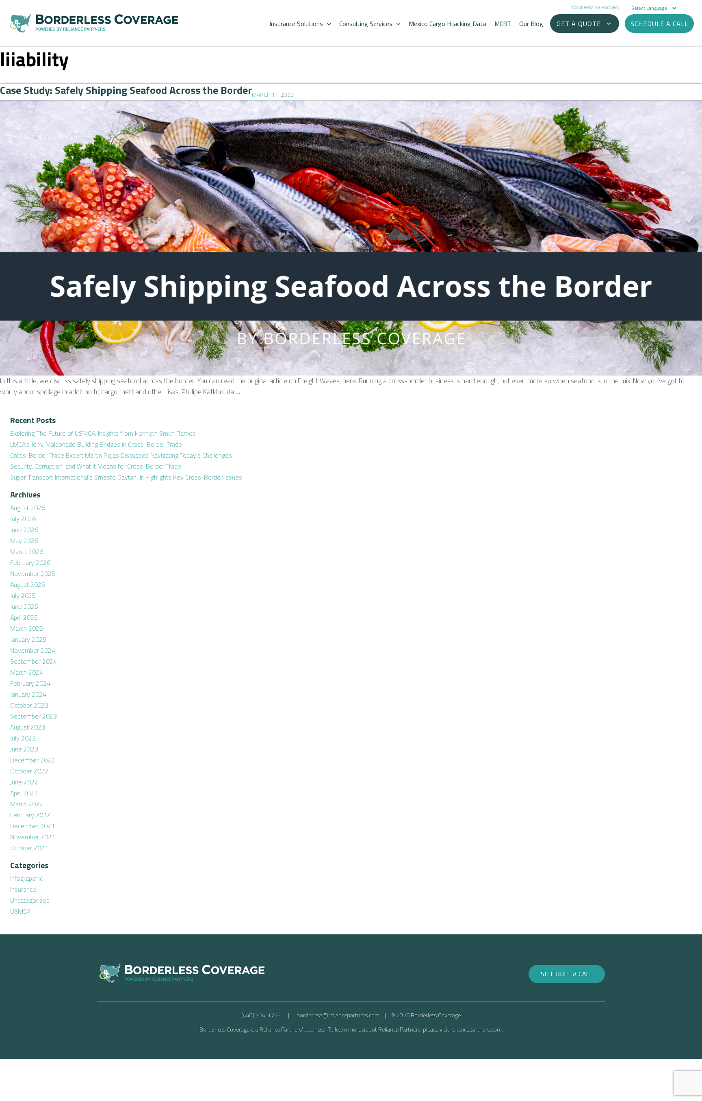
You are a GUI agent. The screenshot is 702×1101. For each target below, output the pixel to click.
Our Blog (531, 23)
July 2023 (23, 738)
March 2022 (26, 804)
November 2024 (32, 650)
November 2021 (32, 837)
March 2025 (26, 628)
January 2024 (28, 694)
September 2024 (33, 661)
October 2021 (29, 848)
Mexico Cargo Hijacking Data (447, 23)
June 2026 (24, 529)
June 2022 (24, 782)
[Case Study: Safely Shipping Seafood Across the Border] (351, 238)
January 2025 (28, 639)
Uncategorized (30, 900)
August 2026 (27, 507)
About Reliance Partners (595, 7)
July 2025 (23, 595)
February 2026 (30, 562)
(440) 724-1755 (261, 1015)
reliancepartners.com (476, 1029)
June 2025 (24, 606)
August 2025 (27, 584)
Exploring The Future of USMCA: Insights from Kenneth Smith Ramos (103, 433)
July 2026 (23, 518)
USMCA (20, 911)
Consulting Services (365, 23)
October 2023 (29, 705)
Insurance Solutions (296, 23)
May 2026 (24, 540)
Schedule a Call (567, 974)
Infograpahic (26, 878)
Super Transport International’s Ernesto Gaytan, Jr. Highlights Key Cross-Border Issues (126, 477)
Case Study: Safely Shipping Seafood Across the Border (126, 90)
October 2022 (29, 771)
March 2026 (26, 551)
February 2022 (30, 815)
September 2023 (33, 716)
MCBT (502, 23)
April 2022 (24, 793)
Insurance (23, 889)
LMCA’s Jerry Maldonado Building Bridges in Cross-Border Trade (96, 444)
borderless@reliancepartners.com (338, 1015)
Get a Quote (579, 23)
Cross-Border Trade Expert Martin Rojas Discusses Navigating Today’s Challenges (121, 455)
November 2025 (32, 573)
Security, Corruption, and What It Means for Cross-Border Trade (95, 466)
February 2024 (30, 683)
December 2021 (32, 826)
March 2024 (26, 672)
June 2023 (24, 749)
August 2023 (27, 727)
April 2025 (24, 617)
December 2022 (32, 760)
